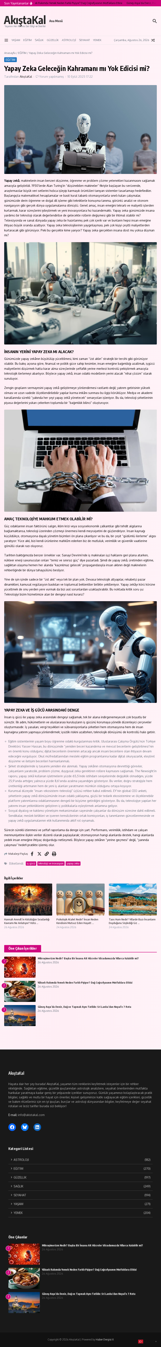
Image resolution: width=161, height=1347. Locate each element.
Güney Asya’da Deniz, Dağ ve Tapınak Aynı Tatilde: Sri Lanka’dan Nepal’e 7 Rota (84, 1006)
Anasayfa (10, 53)
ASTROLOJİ (69, 40)
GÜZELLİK (53, 40)
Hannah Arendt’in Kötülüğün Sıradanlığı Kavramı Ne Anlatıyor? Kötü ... (26, 921)
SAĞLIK (39, 40)
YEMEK (97, 40)
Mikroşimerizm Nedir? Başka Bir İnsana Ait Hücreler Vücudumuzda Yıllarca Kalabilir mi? (88, 958)
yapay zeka (73, 863)
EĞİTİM (27, 40)
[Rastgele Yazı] (153, 40)
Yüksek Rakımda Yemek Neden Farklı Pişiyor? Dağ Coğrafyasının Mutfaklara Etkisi (85, 982)
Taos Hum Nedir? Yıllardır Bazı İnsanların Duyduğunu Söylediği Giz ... (132, 921)
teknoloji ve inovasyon (51, 863)
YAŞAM (16, 40)
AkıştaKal (25, 20)
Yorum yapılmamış (51, 76)
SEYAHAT (84, 40)
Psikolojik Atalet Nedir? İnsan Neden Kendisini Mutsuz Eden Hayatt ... (77, 921)
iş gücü (31, 863)
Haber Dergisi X (105, 1339)
